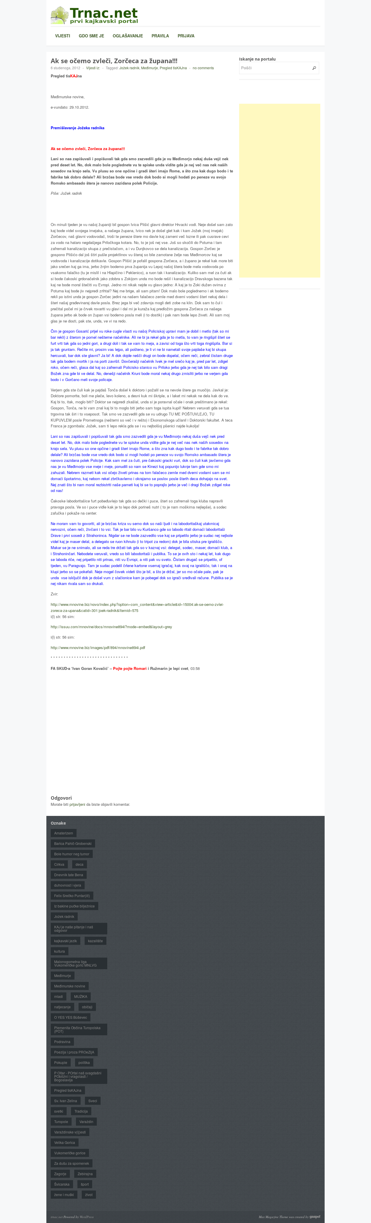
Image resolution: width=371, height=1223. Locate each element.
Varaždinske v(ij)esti (70, 1131)
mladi (58, 996)
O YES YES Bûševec (70, 1017)
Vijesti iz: (93, 67)
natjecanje (62, 1006)
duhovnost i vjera (67, 885)
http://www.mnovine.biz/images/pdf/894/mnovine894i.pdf (98, 647)
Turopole (61, 1121)
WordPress (87, 1217)
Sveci (92, 1100)
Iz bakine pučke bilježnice (74, 905)
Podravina (62, 1041)
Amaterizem (63, 832)
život (88, 1194)
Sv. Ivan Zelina (65, 1100)
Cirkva (59, 864)
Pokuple (60, 1062)
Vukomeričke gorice (70, 1152)
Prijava (186, 36)
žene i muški (64, 1194)
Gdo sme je (91, 36)
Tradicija (81, 1111)
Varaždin (86, 1121)
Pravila (160, 36)
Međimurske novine (69, 985)
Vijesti (62, 36)
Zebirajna (85, 1173)
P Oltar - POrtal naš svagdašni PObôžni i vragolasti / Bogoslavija (77, 1076)
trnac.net (57, 1217)
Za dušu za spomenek (71, 1163)
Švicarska (62, 1184)
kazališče (95, 940)
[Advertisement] (282, 191)
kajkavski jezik (65, 940)
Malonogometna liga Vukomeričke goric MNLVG (75, 963)
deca (79, 864)
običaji (87, 1006)
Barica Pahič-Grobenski (73, 843)
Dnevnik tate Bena (68, 874)
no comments (203, 67)
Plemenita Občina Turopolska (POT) (77, 1029)
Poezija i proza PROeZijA (74, 1051)
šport (85, 1184)
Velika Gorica (64, 1142)
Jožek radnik (129, 67)
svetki (58, 1111)
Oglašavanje (128, 36)
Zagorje (60, 1173)
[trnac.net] (94, 15)
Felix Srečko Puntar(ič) (72, 895)
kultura (59, 951)
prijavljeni (77, 804)
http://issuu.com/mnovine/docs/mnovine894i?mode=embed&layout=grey (111, 626)
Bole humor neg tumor (71, 853)
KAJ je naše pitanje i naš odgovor (73, 928)
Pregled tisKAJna (173, 67)
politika (84, 1062)
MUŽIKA (80, 996)
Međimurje (149, 67)
